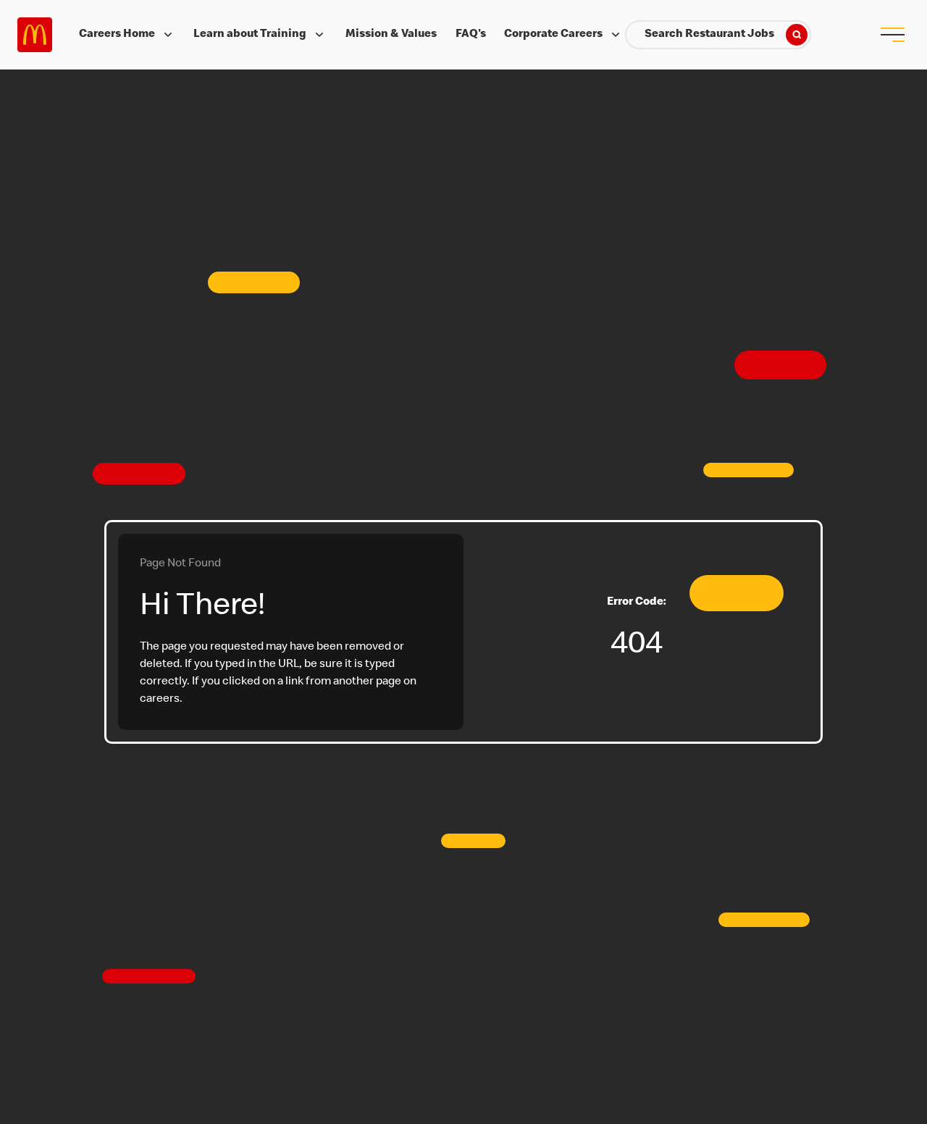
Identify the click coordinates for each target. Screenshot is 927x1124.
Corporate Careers (553, 35)
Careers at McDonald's (35, 35)
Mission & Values (391, 35)
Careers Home (117, 35)
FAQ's (471, 35)
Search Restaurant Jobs (709, 35)
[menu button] (892, 35)
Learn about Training (249, 35)
